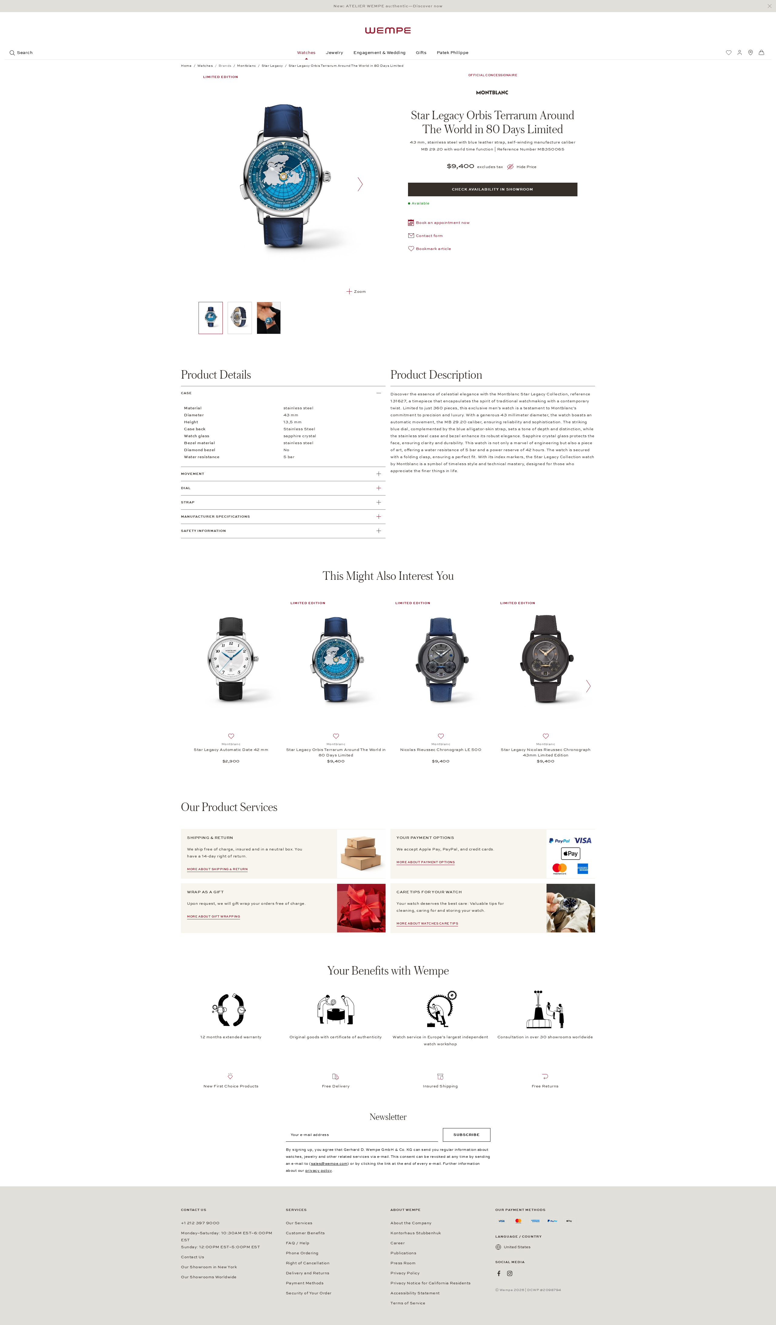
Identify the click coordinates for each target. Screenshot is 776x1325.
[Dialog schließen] (771, 6)
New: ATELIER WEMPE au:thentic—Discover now (388, 6)
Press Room (403, 1263)
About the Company (411, 1223)
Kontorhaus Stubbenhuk (415, 1233)
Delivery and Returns (307, 1273)
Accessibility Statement (415, 1293)
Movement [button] (192, 474)
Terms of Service (407, 1303)
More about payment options (425, 862)
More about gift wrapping (213, 916)
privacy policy (318, 1170)
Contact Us (192, 1257)
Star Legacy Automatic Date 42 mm (231, 749)
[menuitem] (728, 52)
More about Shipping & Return (217, 869)
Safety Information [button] (203, 531)
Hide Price (527, 166)
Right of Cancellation (308, 1263)
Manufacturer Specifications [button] (215, 517)
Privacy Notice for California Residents (430, 1283)
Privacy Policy (405, 1273)
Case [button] (186, 393)
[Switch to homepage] (388, 30)
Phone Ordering (302, 1253)
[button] (439, 223)
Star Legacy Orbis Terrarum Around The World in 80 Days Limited (336, 752)
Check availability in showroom (492, 189)
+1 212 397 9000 (200, 1223)
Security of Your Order (309, 1293)
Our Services (299, 1223)
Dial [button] (186, 488)
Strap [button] (188, 502)
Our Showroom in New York (209, 1267)
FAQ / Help (297, 1243)
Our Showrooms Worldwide (209, 1277)
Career (397, 1243)
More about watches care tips (427, 923)
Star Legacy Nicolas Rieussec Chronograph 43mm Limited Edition (545, 752)
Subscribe (466, 1135)
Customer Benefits (305, 1233)
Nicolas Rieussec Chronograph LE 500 (441, 749)
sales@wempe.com (329, 1163)
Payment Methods (305, 1283)
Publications (403, 1253)
